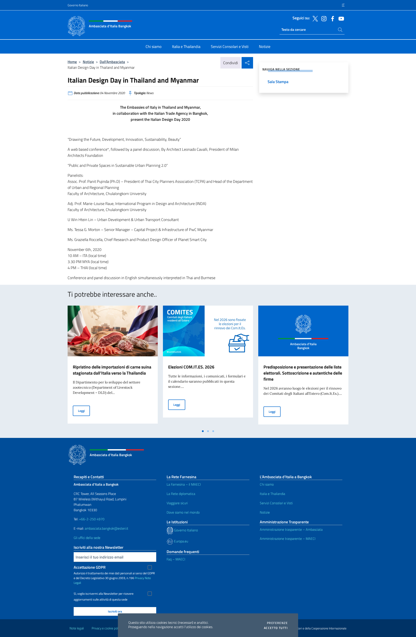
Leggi (84, 410)
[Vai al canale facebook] (331, 18)
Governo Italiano (78, 5)
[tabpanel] (113, 366)
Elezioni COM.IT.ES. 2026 (191, 367)
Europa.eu (180, 541)
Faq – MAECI (176, 559)
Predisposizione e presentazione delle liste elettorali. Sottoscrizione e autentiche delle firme (302, 373)
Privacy (139, 578)
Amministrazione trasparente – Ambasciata (291, 529)
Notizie (88, 61)
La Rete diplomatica (181, 493)
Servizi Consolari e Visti (276, 503)
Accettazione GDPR (90, 567)
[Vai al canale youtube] (340, 18)
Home (72, 61)
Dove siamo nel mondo (183, 512)
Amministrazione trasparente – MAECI (287, 538)
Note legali (77, 628)
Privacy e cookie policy (107, 628)
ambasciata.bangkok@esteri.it (106, 528)
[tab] (203, 431)
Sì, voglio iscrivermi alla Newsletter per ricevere (103, 593)
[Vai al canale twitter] (314, 18)
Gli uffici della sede (87, 537)
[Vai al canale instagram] (322, 18)
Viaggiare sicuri (177, 503)
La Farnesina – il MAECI (184, 484)
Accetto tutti (276, 627)
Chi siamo (267, 484)
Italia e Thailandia (272, 493)
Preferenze (277, 622)
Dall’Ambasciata (112, 61)
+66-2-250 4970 (91, 519)
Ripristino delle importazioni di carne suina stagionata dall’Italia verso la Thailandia (112, 370)
